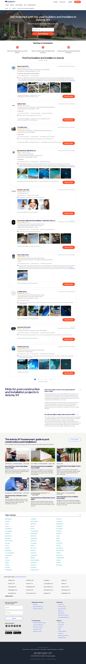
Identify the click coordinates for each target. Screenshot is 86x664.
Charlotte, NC (30, 580)
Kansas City (34, 538)
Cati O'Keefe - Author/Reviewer (39, 463)
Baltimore (33, 524)
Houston (58, 545)
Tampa (7, 562)
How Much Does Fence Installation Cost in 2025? (42, 467)
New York (33, 548)
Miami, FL (64, 583)
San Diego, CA (12, 593)
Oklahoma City (35, 570)
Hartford (7, 548)
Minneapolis (34, 533)
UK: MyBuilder (60, 649)
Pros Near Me (61, 613)
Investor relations (62, 631)
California (39, 653)
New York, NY (65, 587)
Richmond (59, 555)
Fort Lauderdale (9, 553)
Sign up (14, 618)
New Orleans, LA (48, 587)
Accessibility (49, 653)
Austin (58, 536)
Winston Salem (35, 560)
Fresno (7, 526)
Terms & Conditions (51, 655)
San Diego (8, 538)
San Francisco (9, 541)
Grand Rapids (34, 531)
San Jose (7, 543)
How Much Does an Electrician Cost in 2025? (43, 498)
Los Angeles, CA (48, 583)
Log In (70, 2)
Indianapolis (8, 570)
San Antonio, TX (66, 590)
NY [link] (10, 8)
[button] (22, 87)
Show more (72, 80)
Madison (58, 562)
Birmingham (8, 519)
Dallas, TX (64, 580)
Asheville (33, 550)
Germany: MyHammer (34, 649)
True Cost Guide (62, 606)
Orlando (7, 560)
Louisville (33, 519)
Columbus (33, 567)
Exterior (12, 5)
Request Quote (69, 96)
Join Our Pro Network (38, 624)
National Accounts (37, 631)
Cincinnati (33, 562)
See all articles (75, 439)
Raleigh (33, 557)
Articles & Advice (32, 5)
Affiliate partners (62, 637)
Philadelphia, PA (12, 590)
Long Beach (8, 528)
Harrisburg (59, 521)
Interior (7, 5)
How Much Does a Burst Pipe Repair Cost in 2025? (16, 467)
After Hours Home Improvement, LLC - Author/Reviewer (40, 494)
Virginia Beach (60, 557)
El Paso (58, 541)
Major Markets (10, 515)
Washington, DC (66, 593)
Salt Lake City (60, 550)
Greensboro (34, 555)
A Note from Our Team (63, 615)
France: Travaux (26, 649)
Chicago (7, 567)
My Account (61, 604)
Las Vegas (33, 543)
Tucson (7, 524)
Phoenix (7, 521)
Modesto (7, 533)
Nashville (58, 533)
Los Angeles (8, 531)
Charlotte (33, 553)
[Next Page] (54, 379)
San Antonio (59, 548)
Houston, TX (29, 583)
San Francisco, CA (31, 593)
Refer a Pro (60, 610)
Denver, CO (11, 583)
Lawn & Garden (19, 5)
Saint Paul (33, 536)
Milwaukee (59, 565)
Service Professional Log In (39, 622)
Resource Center (62, 608)
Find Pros (35, 604)
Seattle (58, 560)
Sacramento (8, 536)
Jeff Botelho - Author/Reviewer (13, 463)
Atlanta (7, 565)
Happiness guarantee (63, 635)
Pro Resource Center (38, 627)
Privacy (35, 653)
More (25, 5)
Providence (59, 528)
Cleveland (33, 565)
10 (50, 379)
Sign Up (78, 2)
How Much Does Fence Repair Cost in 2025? (68, 467)
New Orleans (34, 521)
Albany (32, 545)
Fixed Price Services (37, 608)
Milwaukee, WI (12, 587)
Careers (60, 627)
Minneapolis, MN (30, 587)
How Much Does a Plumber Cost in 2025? (16, 496)
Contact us (60, 633)
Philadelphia (59, 524)
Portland (58, 519)
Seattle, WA (47, 593)
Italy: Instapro (43, 649)
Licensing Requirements (63, 617)
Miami (6, 557)
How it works (61, 622)
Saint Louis (34, 541)
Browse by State (20, 576)
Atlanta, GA (11, 580)
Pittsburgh (59, 526)
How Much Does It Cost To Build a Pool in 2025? (67, 497)
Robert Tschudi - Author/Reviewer (66, 493)
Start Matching (43, 34)
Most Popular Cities (9, 577)
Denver (7, 545)
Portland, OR (29, 590)
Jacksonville (8, 555)
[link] (43, 69)
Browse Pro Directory (38, 606)
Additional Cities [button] (9, 596)
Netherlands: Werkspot (52, 649)
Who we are (61, 624)
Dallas (58, 538)
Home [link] (6, 8)
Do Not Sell (44, 653)
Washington (8, 550)
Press (59, 629)
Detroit (33, 528)
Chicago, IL (47, 580)
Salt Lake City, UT (48, 590)
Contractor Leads (37, 629)
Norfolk (58, 553)
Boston (33, 526)
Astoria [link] (14, 8)
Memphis (58, 531)
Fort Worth (59, 543)
